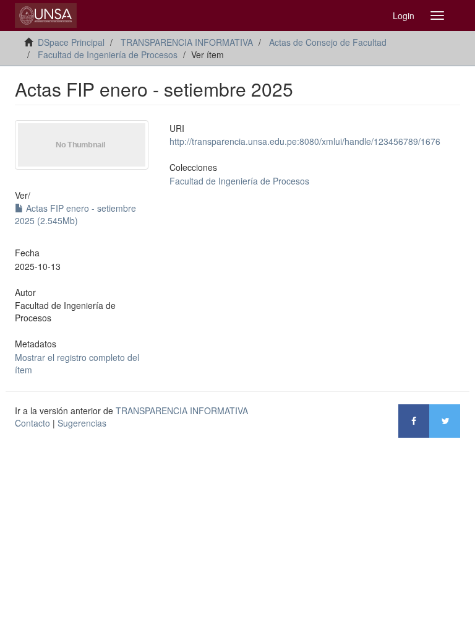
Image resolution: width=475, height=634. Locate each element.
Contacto (32, 423)
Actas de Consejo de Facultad (328, 42)
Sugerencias (82, 423)
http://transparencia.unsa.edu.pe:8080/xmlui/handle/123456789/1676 (304, 141)
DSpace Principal (71, 42)
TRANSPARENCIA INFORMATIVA (187, 42)
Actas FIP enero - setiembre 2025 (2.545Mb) (75, 214)
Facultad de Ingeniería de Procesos (108, 54)
